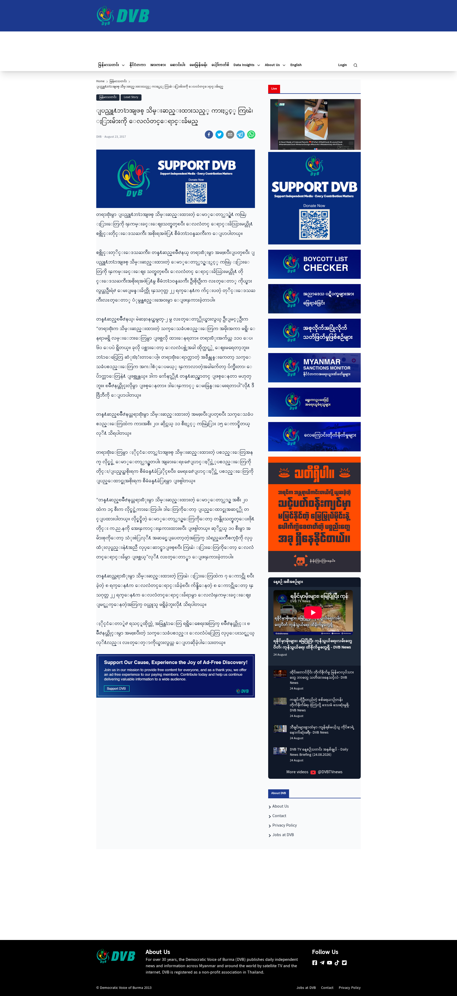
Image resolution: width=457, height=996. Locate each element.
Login (342, 65)
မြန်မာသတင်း (118, 82)
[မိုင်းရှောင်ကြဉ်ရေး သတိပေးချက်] (314, 514)
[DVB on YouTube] (329, 962)
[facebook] (209, 134)
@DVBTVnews (330, 772)
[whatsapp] (251, 134)
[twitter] (219, 134)
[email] (230, 134)
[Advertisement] (228, 45)
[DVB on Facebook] (314, 962)
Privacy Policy (350, 988)
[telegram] (240, 134)
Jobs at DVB (306, 988)
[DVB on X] (344, 962)
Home (100, 82)
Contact (327, 988)
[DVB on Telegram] (322, 962)
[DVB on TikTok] (337, 962)
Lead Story (131, 97)
